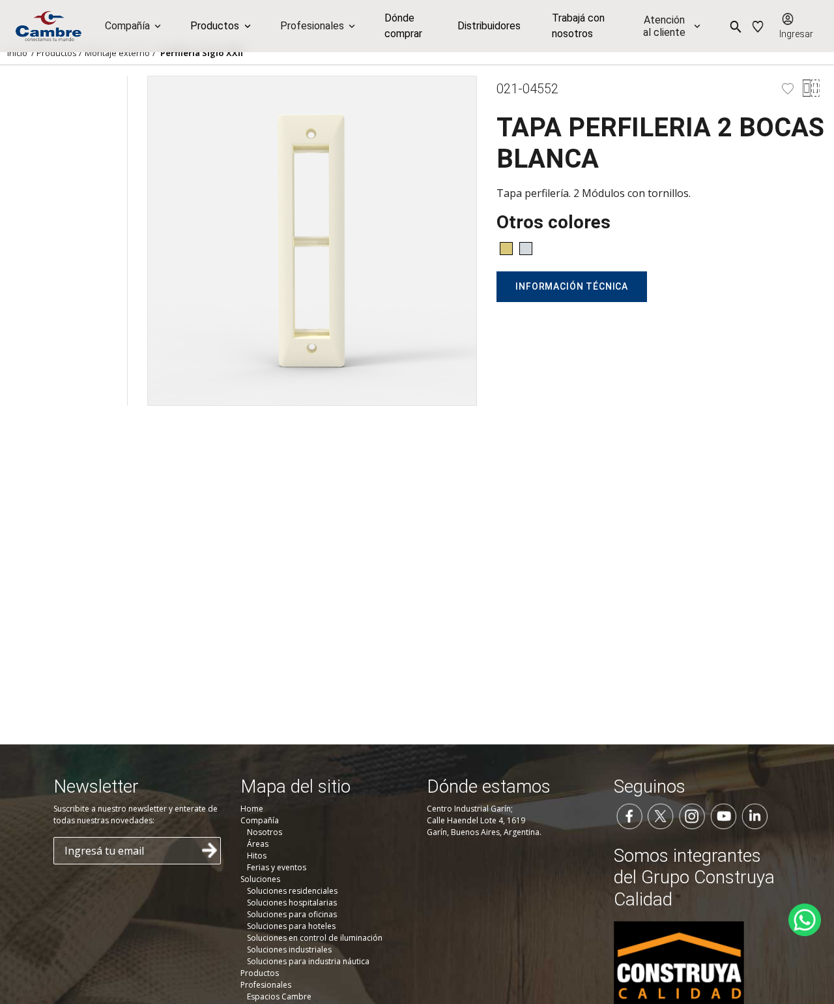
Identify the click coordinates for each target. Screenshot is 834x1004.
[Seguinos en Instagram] (692, 815)
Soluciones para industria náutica (308, 961)
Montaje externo (117, 53)
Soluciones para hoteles (291, 926)
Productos (56, 53)
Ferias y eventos (276, 867)
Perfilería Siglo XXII (201, 53)
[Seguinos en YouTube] (723, 815)
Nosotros (264, 832)
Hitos (256, 855)
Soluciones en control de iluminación (314, 937)
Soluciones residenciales (292, 890)
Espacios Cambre (279, 996)
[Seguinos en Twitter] (661, 815)
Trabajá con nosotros (578, 26)
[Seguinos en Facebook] (629, 815)
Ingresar (796, 34)
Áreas (257, 843)
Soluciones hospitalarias (292, 902)
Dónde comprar (403, 26)
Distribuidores (489, 26)
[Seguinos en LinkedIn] (754, 815)
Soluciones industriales (289, 949)
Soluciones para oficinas (292, 914)
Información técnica (571, 286)
